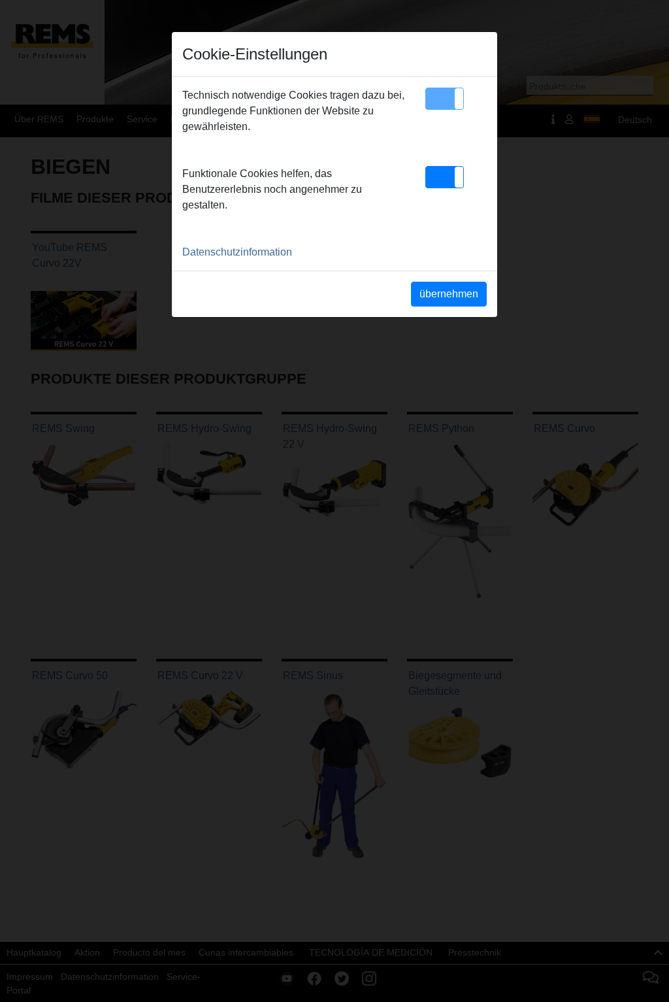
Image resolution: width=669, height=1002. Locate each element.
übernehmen (448, 293)
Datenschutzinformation (237, 252)
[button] (444, 99)
